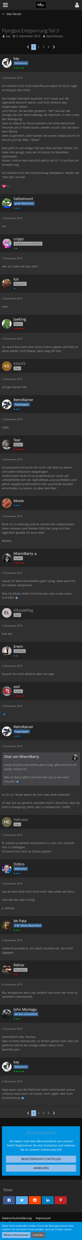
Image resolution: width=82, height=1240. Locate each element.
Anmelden (41, 1168)
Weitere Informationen (16, 1235)
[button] (77, 5)
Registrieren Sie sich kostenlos (36, 1145)
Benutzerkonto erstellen (41, 1159)
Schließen (38, 1235)
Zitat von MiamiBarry (21, 756)
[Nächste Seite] (54, 47)
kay (8, 36)
